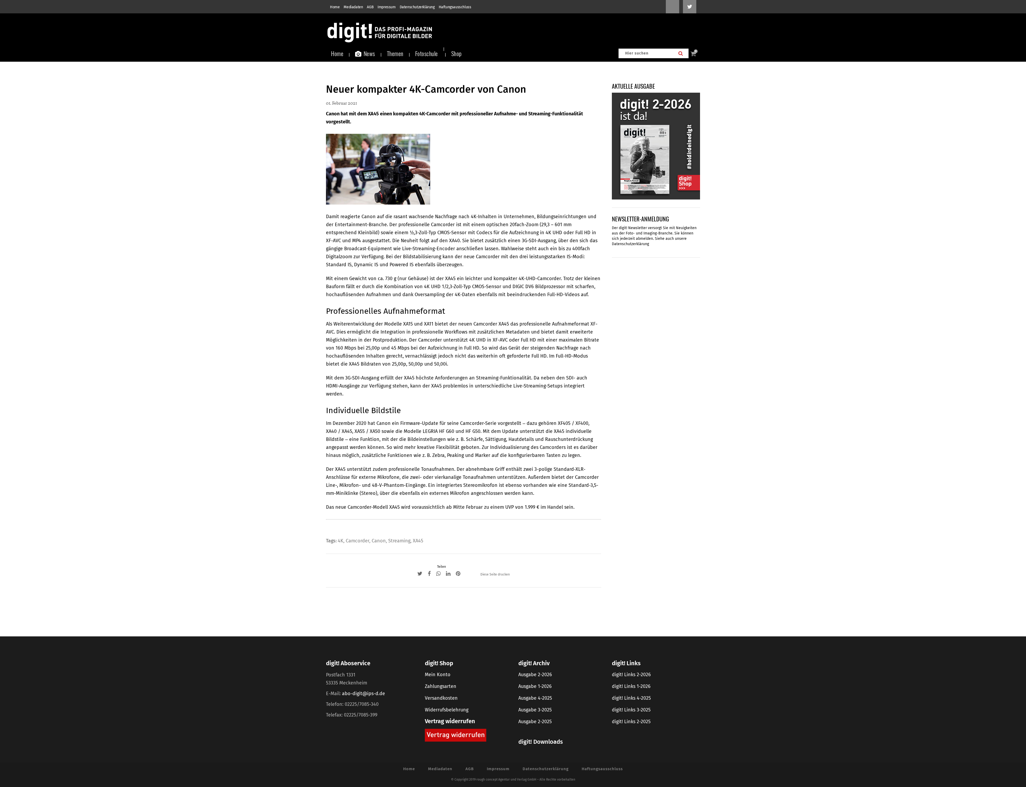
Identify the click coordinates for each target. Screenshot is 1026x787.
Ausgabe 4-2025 (535, 698)
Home (335, 7)
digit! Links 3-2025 (631, 710)
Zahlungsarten (440, 686)
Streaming (399, 541)
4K (340, 541)
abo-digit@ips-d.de (363, 693)
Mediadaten (353, 7)
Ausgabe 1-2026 (535, 686)
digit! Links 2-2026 (631, 675)
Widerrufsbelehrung (446, 710)
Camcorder (357, 541)
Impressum (386, 7)
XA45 (418, 541)
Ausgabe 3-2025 (535, 710)
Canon (379, 541)
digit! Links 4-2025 (631, 698)
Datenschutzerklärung (417, 7)
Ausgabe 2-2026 (535, 675)
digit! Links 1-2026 (631, 686)
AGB (370, 7)
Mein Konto (437, 675)
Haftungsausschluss (455, 7)
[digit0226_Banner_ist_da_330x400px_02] (656, 146)
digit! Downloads (540, 742)
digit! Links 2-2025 (631, 722)
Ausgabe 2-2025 (535, 722)
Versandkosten (441, 698)
